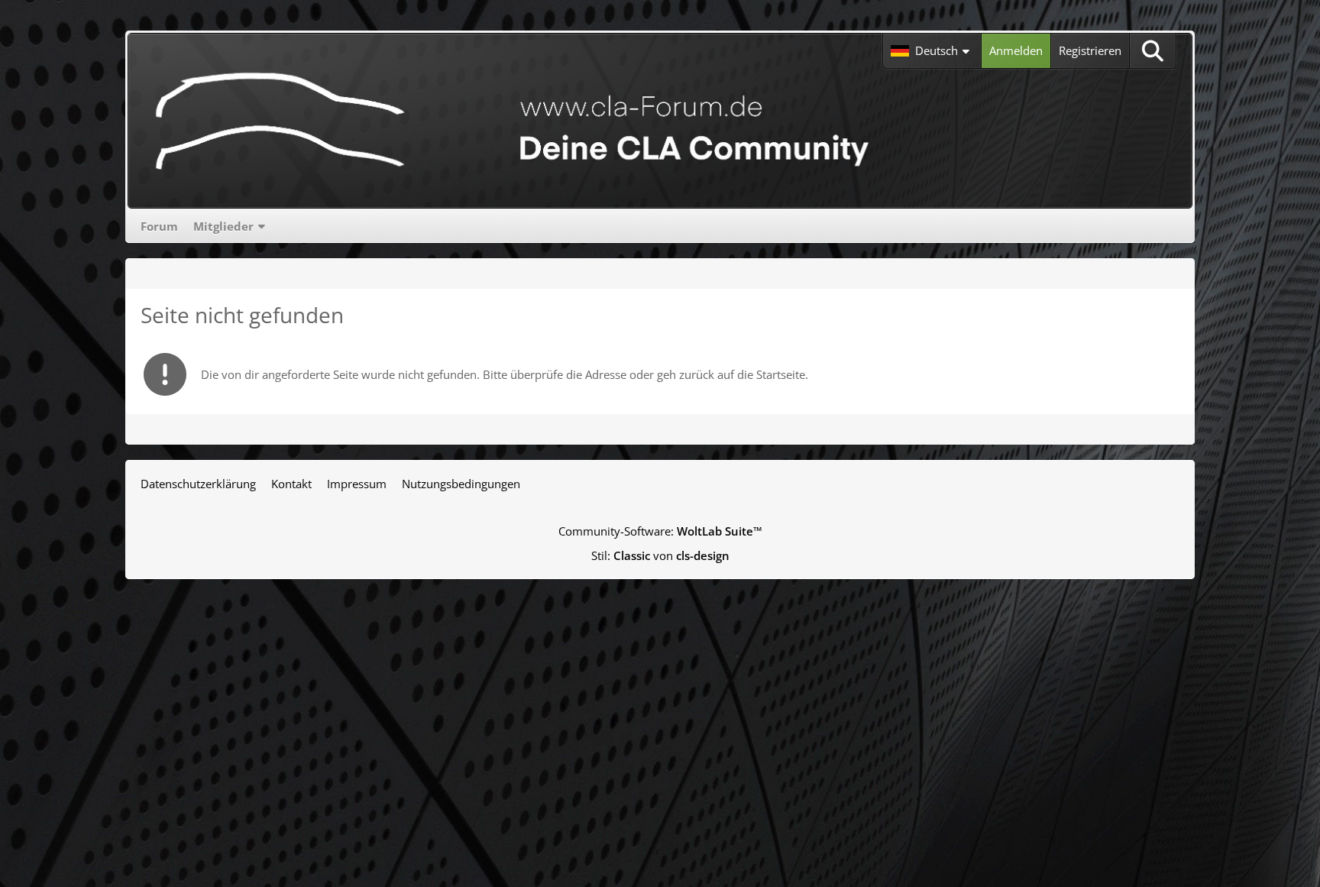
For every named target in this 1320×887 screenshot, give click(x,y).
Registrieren (1090, 50)
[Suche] (1153, 51)
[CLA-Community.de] (513, 121)
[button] (932, 51)
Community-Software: (660, 531)
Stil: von (660, 555)
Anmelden (1016, 50)
